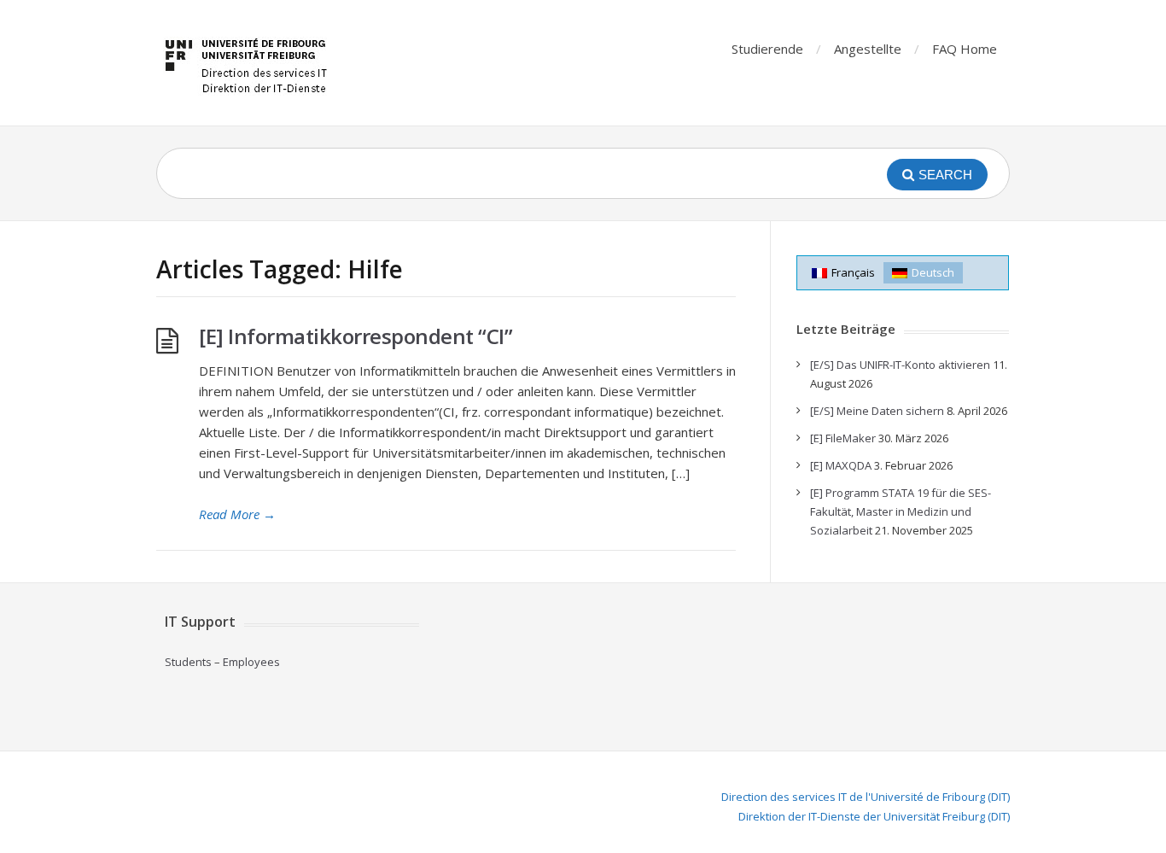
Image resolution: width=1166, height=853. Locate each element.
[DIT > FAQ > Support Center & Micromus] (248, 63)
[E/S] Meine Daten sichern (877, 410)
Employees (251, 661)
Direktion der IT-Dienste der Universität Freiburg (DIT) (874, 816)
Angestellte (867, 48)
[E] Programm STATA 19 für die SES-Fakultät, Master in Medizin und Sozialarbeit (900, 511)
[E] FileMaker (843, 438)
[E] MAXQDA (841, 465)
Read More (237, 514)
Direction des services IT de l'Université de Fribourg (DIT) (865, 796)
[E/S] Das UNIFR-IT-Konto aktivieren (900, 364)
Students (188, 661)
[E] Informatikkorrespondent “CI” (355, 336)
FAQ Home (964, 48)
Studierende (767, 48)
